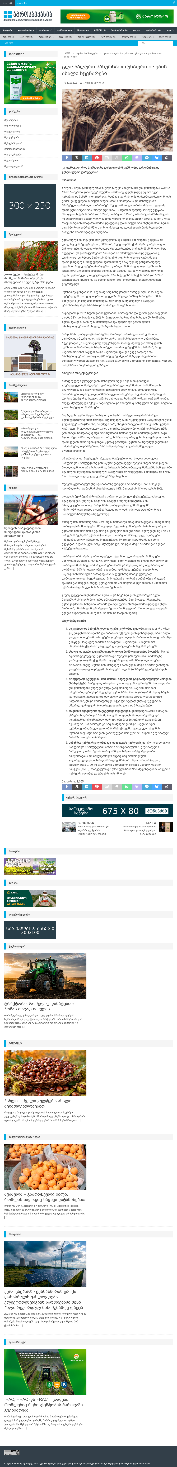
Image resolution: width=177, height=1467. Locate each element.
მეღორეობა (165, 37)
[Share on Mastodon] (137, 158)
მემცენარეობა (46, 37)
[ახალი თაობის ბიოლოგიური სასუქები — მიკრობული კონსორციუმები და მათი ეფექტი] (11, 452)
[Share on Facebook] (67, 158)
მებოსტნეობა (26, 37)
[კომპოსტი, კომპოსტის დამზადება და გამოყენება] (11, 471)
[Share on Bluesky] (157, 158)
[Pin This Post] (97, 158)
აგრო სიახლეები (93, 83)
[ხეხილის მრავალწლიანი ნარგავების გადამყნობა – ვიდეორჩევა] (31, 509)
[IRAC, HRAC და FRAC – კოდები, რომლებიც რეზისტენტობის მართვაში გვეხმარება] (45, 1372)
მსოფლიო (83, 30)
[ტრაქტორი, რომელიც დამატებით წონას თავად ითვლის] (45, 976)
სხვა (169, 30)
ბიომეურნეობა (119, 30)
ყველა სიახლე (26, 30)
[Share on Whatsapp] (127, 158)
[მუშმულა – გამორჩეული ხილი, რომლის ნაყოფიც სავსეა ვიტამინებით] (45, 1167)
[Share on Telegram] (147, 158)
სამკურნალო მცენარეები (24, 1137)
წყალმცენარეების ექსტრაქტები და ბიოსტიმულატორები (33, 396)
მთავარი (7, 30)
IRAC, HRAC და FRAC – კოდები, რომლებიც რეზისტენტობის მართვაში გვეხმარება (43, 1404)
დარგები (44, 30)
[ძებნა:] (155, 43)
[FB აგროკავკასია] (174, 3)
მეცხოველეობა (108, 37)
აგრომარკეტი (153, 30)
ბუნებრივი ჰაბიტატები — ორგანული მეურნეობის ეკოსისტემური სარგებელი (37, 414)
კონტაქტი (22, 3)
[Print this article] (117, 158)
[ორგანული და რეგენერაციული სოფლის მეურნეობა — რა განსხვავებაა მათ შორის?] (11, 432)
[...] (44, 311)
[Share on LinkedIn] (87, 158)
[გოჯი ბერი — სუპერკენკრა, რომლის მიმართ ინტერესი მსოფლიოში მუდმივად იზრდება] (31, 256)
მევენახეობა (65, 37)
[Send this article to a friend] (107, 158)
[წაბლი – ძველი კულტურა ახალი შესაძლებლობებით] (45, 1073)
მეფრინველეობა (86, 37)
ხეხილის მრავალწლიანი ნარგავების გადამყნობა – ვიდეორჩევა (23, 531)
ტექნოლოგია (64, 30)
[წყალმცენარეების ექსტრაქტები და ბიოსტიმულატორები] (11, 397)
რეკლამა (7, 3)
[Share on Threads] (167, 158)
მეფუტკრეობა (129, 37)
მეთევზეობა (147, 37)
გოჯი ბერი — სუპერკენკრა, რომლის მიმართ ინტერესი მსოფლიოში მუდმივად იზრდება (28, 278)
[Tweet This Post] (77, 158)
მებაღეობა (8, 37)
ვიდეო (136, 30)
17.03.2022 (72, 83)
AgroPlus (100, 30)
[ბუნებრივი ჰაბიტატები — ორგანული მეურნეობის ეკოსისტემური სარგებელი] (11, 415)
